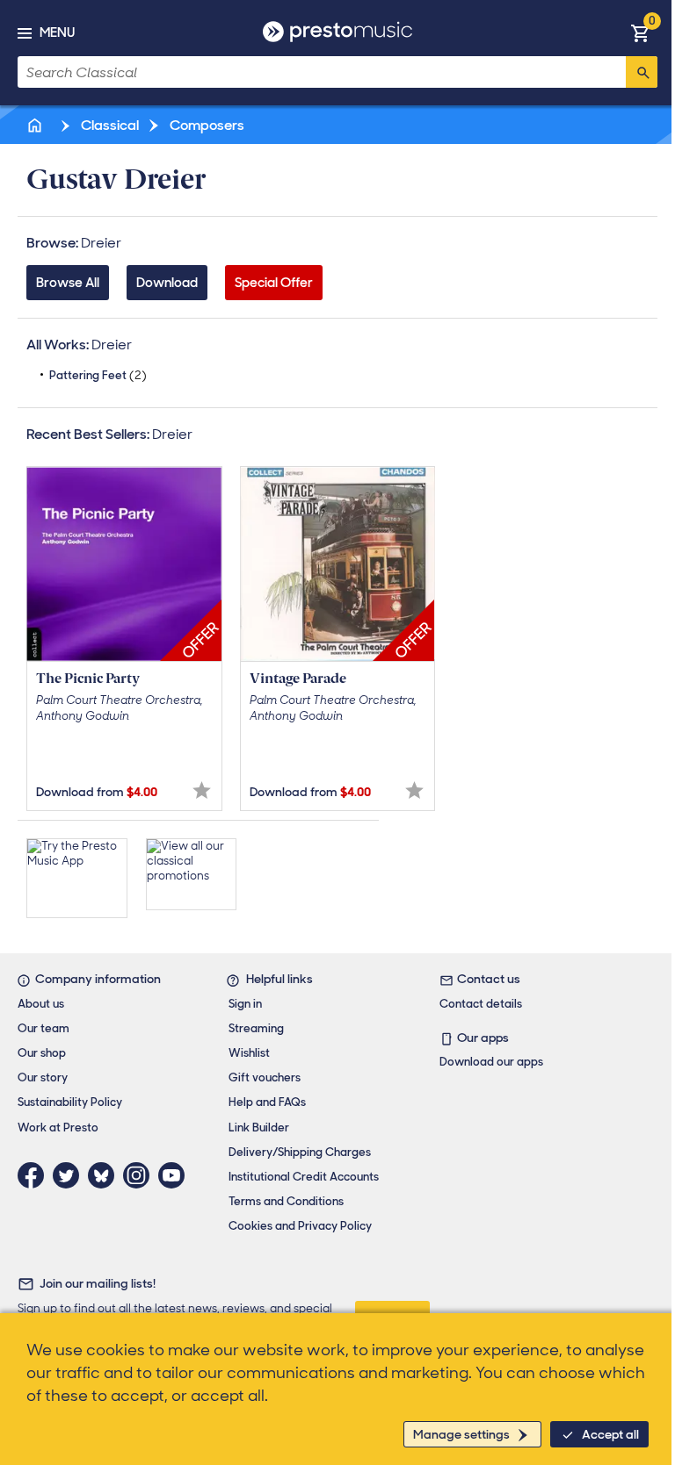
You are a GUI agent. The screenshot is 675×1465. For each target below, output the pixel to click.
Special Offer (274, 282)
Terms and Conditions (286, 1201)
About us (41, 1003)
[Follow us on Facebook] (35, 1175)
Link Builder (259, 1127)
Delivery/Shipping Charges (300, 1152)
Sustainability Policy (70, 1102)
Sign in (245, 1003)
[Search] (641, 72)
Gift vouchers (265, 1077)
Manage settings (461, 1434)
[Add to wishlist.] (202, 790)
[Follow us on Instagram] (140, 1175)
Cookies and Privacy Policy (300, 1225)
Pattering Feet (98, 375)
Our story (43, 1077)
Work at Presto (58, 1127)
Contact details (480, 1003)
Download (167, 282)
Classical (108, 125)
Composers (205, 125)
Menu (57, 32)
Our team (43, 1028)
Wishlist (249, 1052)
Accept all (610, 1434)
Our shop (42, 1052)
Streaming (256, 1028)
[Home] (36, 125)
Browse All (67, 282)
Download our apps (491, 1061)
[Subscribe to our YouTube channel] (175, 1175)
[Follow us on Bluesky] (105, 1175)
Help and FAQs (267, 1102)
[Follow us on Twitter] (70, 1175)
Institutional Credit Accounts (304, 1176)
